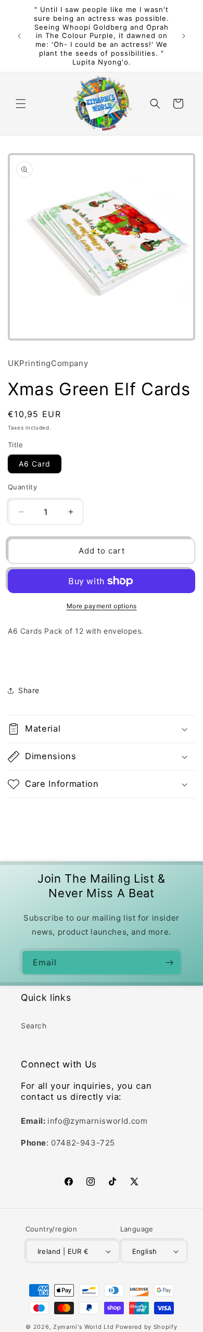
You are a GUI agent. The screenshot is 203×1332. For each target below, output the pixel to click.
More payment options (102, 606)
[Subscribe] (169, 962)
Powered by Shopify (146, 1326)
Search (34, 1025)
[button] (20, 103)
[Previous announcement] (19, 35)
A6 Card (34, 463)
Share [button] (29, 690)
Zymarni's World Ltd (83, 1326)
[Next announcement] (183, 35)
